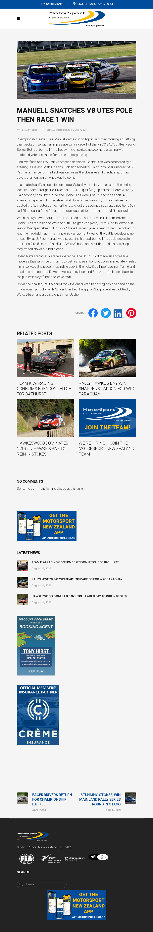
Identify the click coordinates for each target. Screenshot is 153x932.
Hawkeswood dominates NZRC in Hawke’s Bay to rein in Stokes (79, 596)
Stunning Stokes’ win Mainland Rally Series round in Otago (100, 799)
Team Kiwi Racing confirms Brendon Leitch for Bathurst (75, 562)
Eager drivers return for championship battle (52, 799)
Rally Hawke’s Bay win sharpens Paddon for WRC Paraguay (77, 579)
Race (85, 130)
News (78, 130)
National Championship (59, 130)
